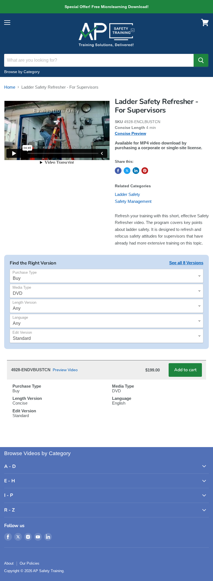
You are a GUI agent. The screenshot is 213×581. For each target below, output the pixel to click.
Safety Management (133, 201)
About (9, 563)
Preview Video (65, 370)
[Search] (201, 60)
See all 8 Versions (186, 262)
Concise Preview (130, 133)
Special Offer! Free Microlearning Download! (106, 7)
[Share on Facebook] (118, 170)
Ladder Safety (127, 194)
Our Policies (29, 563)
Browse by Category (22, 71)
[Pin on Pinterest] (144, 170)
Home (9, 87)
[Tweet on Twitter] (127, 170)
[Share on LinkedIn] (136, 170)
